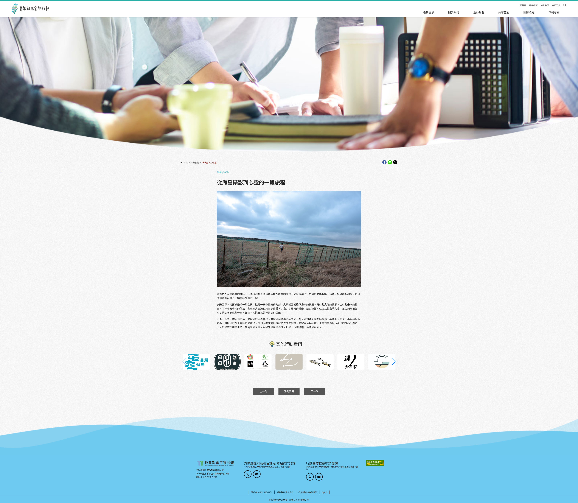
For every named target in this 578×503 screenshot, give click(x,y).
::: (1, 2)
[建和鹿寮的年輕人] (258, 362)
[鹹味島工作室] (320, 362)
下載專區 (553, 12)
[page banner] (289, 89)
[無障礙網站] (375, 463)
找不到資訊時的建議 (307, 492)
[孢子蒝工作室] (289, 362)
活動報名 (478, 12)
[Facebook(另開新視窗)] (384, 162)
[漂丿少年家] (350, 362)
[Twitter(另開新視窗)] (395, 162)
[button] (394, 361)
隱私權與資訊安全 (285, 492)
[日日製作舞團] (227, 362)
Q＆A (324, 492)
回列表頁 (289, 391)
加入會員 (545, 5)
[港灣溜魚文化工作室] (196, 362)
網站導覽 (533, 5)
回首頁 (523, 5)
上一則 (263, 391)
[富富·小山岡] (381, 362)
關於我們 (453, 12)
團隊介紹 (528, 12)
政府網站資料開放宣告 (261, 492)
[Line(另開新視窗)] (390, 162)
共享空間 (503, 12)
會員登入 (556, 5)
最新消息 (428, 12)
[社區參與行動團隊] (30, 9)
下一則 (315, 391)
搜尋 (564, 5)
